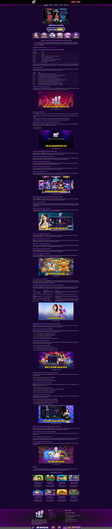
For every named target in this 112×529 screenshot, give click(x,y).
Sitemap (50, 518)
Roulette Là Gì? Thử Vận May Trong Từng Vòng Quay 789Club (38, 483)
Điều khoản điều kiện (52, 515)
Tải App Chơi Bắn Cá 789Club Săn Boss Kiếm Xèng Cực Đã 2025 (74, 483)
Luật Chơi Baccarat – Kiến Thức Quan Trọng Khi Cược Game (74, 497)
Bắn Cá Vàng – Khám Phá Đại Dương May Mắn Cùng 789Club (61, 483)
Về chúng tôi (51, 512)
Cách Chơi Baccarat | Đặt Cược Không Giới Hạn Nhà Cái (50, 483)
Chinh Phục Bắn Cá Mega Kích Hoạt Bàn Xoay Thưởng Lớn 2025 (38, 497)
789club (32, 519)
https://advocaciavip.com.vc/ (51, 47)
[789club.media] (35, 2)
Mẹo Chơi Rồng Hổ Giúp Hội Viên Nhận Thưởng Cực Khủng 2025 (62, 497)
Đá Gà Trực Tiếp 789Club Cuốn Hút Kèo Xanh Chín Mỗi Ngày (50, 497)
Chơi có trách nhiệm (52, 517)
